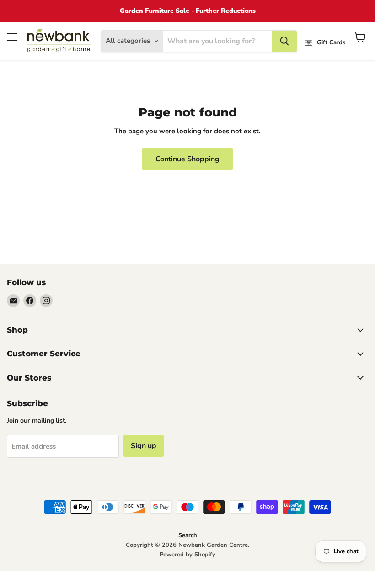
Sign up (143, 446)
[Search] (284, 41)
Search (187, 535)
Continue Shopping (187, 159)
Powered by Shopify (187, 554)
